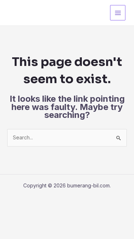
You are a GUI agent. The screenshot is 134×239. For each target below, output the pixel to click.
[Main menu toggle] (117, 12)
